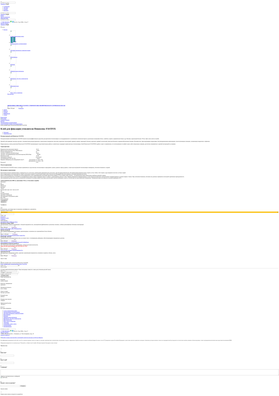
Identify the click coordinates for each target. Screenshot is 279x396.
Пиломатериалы (7, 326)
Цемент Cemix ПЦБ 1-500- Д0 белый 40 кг (11, 228)
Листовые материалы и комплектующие (20, 50)
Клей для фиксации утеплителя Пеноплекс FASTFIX (14, 264)
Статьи (5, 115)
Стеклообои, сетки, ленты (9, 324)
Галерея (5, 112)
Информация (6, 113)
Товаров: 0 (3, 4)
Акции (5, 109)
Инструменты (13, 57)
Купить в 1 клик (5, 218)
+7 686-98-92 (5, 22)
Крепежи (12, 64)
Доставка (5, 7)
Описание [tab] (6, 132)
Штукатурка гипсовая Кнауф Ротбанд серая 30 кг (13, 235)
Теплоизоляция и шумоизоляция (18, 43)
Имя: (2, 271)
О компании (6, 6)
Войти (2, 15)
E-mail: (2, 274)
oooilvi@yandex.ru (5, 335)
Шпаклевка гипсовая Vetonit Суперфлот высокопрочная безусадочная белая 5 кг (36, 105)
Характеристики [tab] (7, 133)
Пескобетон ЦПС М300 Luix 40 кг (9, 222)
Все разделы (10, 94)
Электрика (6, 322)
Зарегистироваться (5, 17)
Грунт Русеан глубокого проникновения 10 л (12, 250)
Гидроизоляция (7, 325)
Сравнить (3, 219)
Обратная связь (4, 18)
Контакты (5, 10)
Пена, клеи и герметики (16, 92)
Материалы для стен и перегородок (19, 78)
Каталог (5, 29)
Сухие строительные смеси (17, 36)
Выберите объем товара (6, 210)
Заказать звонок (4, 23)
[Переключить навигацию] (1, 1)
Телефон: (3, 272)
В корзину (21, 108)
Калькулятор (4, 117)
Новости (5, 111)
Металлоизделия (14, 86)
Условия (5, 9)
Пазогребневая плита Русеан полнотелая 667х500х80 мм (15, 242)
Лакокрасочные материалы (17, 71)
